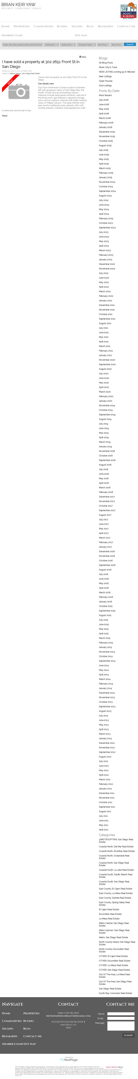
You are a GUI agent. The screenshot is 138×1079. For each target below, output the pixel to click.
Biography (10, 1036)
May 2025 (104, 159)
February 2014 (106, 683)
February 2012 (106, 784)
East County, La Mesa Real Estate (115, 893)
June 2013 (104, 720)
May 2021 (103, 337)
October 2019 (106, 410)
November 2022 (107, 268)
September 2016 (107, 565)
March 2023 (105, 250)
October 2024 (106, 186)
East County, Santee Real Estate (115, 898)
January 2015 (105, 647)
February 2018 (106, 492)
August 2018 (105, 465)
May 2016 (104, 583)
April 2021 (104, 341)
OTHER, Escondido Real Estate (114, 960)
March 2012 (104, 779)
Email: (100, 1018)
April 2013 (104, 729)
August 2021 (105, 323)
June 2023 (104, 236)
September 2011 (107, 807)
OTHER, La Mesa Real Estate (113, 965)
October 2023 (106, 223)
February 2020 (106, 396)
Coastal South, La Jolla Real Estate (116, 870)
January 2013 (105, 738)
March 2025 (105, 168)
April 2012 (104, 775)
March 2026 (105, 118)
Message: (100, 1023)
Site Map (81, 35)
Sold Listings (105, 85)
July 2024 (103, 200)
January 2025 (105, 177)
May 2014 (104, 670)
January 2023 (105, 259)
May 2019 (104, 433)
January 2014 (105, 688)
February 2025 (106, 173)
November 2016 (107, 556)
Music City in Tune (108, 67)
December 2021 (107, 305)
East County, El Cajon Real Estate (115, 888)
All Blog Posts (106, 62)
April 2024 (104, 214)
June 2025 (104, 154)
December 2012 (107, 743)
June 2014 (104, 665)
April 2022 (104, 287)
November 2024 (107, 182)
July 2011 (103, 816)
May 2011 (103, 825)
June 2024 (104, 205)
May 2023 (104, 241)
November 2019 (107, 405)
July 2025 (103, 150)
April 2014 (104, 674)
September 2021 (107, 319)
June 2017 (104, 524)
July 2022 (103, 273)
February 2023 (106, 255)
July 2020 (103, 373)
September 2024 (107, 191)
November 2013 (107, 697)
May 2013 (103, 724)
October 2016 (106, 560)
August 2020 (105, 369)
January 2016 (105, 601)
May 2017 (103, 528)
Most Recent (105, 95)
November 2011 (107, 797)
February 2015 (106, 642)
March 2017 (104, 537)
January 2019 (105, 446)
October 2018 (106, 455)
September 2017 (107, 510)
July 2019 (103, 423)
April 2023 (104, 246)
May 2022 (104, 282)
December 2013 (107, 693)
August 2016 (105, 569)
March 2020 (105, 392)
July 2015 (103, 620)
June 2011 (103, 820)
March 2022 (105, 291)
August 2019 (105, 419)
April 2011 (103, 829)
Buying (62, 26)
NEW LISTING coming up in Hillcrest (117, 72)
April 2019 (104, 437)
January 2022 (105, 300)
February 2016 (106, 597)
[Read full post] (19, 92)
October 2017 (106, 506)
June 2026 (104, 104)
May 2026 (104, 109)
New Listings (105, 76)
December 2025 (107, 132)
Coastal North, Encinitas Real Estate (117, 851)
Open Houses (106, 81)
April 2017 (104, 533)
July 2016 (103, 574)
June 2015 (104, 624)
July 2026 (103, 100)
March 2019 (105, 442)
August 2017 (105, 515)
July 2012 (103, 761)
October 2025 (106, 141)
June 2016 (104, 579)
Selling (7, 1028)
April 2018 (104, 483)
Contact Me (126, 26)
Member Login (12, 1044)
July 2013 (103, 715)
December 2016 (107, 551)
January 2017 (105, 547)
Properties (31, 1013)
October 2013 (106, 702)
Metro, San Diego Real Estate (113, 937)
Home (5, 26)
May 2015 (103, 629)
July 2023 (103, 232)
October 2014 (106, 656)
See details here (46, 83)
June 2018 (104, 474)
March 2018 (105, 487)
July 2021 (103, 328)
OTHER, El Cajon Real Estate (113, 956)
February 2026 (106, 122)
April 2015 (104, 633)
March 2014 (105, 679)
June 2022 (104, 277)
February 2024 (106, 218)
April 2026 (104, 113)
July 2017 (103, 519)
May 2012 (103, 770)
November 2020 (107, 360)
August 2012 (105, 756)
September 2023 (107, 227)
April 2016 (104, 588)
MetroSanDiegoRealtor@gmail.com (68, 1015)
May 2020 (104, 382)
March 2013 (104, 734)
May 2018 (104, 478)
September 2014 (107, 661)
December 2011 (106, 793)
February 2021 (106, 350)
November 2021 (107, 309)
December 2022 (107, 264)
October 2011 (105, 802)
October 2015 (106, 606)
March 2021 (104, 346)
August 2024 (105, 195)
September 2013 (107, 706)
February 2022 (106, 296)
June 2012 (104, 766)
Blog (27, 1028)
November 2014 (107, 652)
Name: (101, 1014)
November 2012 (107, 747)
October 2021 (106, 314)
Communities (12, 1021)
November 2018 (107, 451)
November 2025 (107, 136)
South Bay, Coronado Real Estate (115, 993)
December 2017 (107, 496)
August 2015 (105, 615)
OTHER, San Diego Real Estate (114, 970)
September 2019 (107, 414)
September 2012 (107, 752)
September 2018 (107, 460)
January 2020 (105, 401)
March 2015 (104, 638)
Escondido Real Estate (110, 914)
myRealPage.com (69, 1060)
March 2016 (105, 592)
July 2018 (103, 469)
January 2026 (105, 127)
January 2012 (105, 788)
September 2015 (107, 610)
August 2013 (105, 711)
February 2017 (106, 542)
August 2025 (105, 145)
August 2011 (105, 811)
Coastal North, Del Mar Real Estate (116, 846)
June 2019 (104, 428)
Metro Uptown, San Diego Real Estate (25, 73)
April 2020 (104, 387)
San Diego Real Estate (110, 988)
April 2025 (104, 163)
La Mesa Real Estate (109, 918)
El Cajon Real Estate (109, 909)
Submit (128, 1035)
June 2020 (104, 378)
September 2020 (107, 364)
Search (130, 44)
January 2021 (105, 355)
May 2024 (104, 209)
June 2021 (104, 332)
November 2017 (107, 501)
